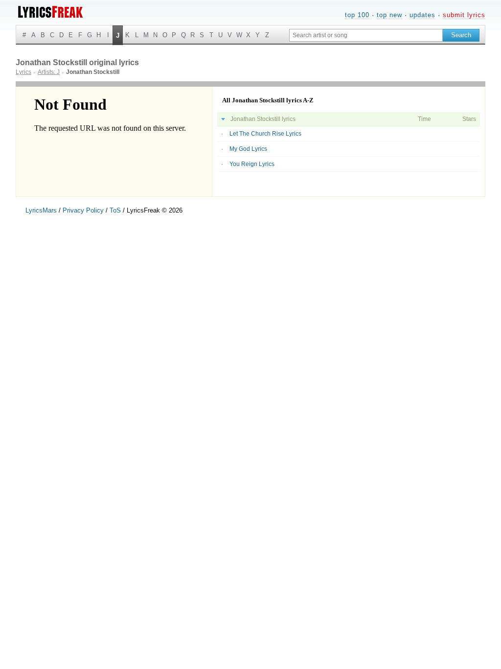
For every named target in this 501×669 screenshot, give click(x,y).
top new (389, 15)
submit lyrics (464, 15)
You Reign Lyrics (251, 164)
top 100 (357, 15)
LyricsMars (41, 210)
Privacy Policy (83, 210)
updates (422, 15)
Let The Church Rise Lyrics (265, 133)
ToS (115, 210)
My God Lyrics (248, 148)
